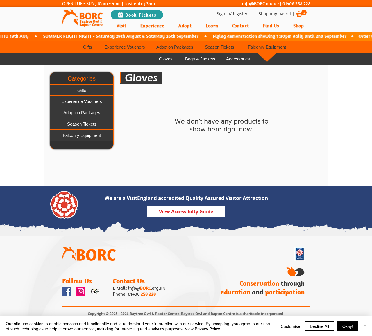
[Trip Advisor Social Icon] (94, 291)
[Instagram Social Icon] (80, 291)
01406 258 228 (296, 3)
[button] (301, 13)
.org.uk (158, 288)
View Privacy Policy (202, 329)
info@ (134, 288)
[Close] (365, 326)
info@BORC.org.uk (260, 3)
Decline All (319, 326)
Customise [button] (290, 326)
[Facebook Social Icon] (66, 291)
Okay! (347, 326)
